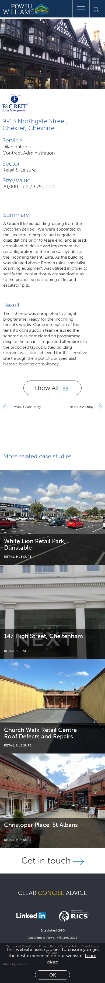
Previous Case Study (26, 407)
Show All (47, 388)
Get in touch (47, 860)
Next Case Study (81, 407)
